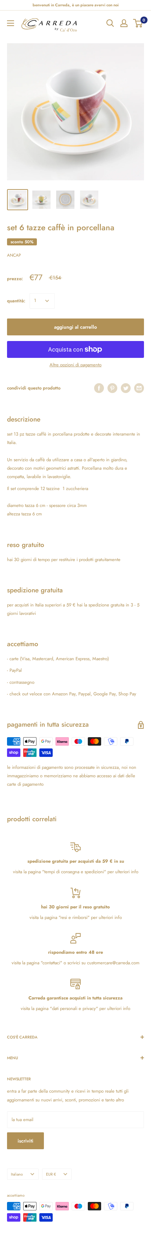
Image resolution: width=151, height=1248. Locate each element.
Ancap (14, 255)
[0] (138, 23)
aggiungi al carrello (75, 326)
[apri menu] (10, 23)
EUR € (51, 1174)
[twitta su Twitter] (126, 388)
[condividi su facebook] (99, 388)
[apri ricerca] (110, 23)
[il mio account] (123, 23)
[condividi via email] (139, 388)
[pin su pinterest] (112, 388)
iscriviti (25, 1140)
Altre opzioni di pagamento (75, 364)
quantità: (16, 300)
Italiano (17, 1174)
